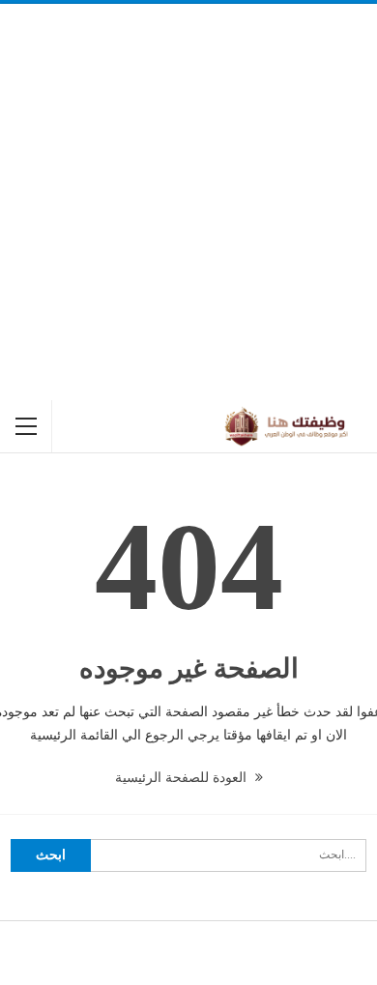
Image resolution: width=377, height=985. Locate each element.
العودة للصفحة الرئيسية (182, 777)
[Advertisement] (188, 202)
